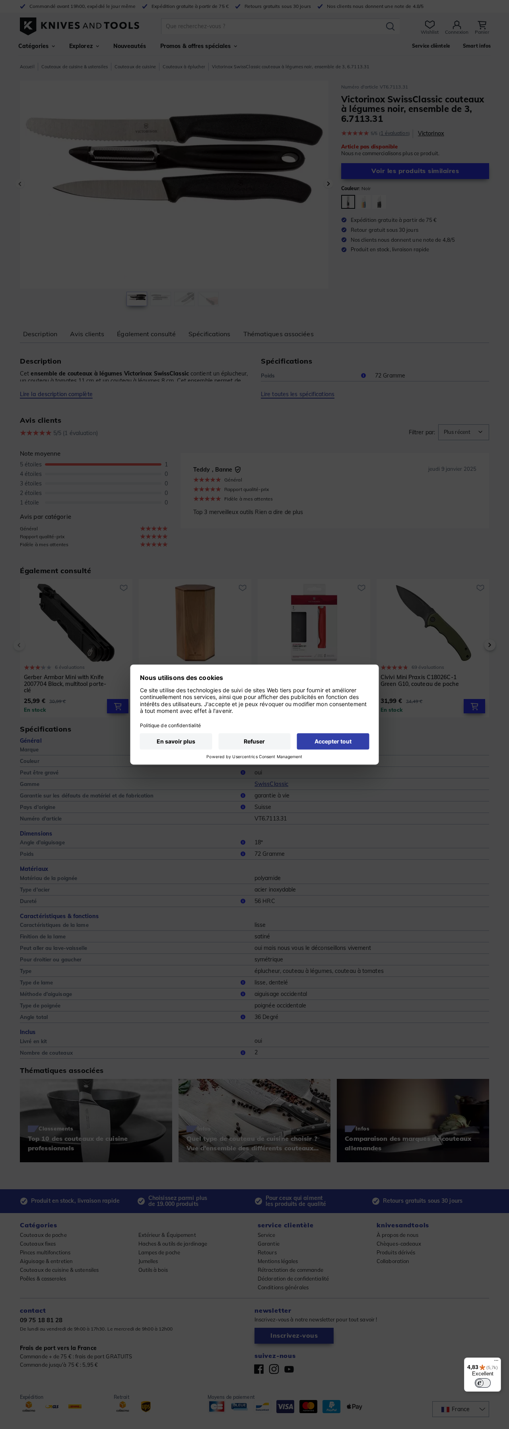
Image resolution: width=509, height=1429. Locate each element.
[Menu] (496, 1362)
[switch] (483, 1383)
